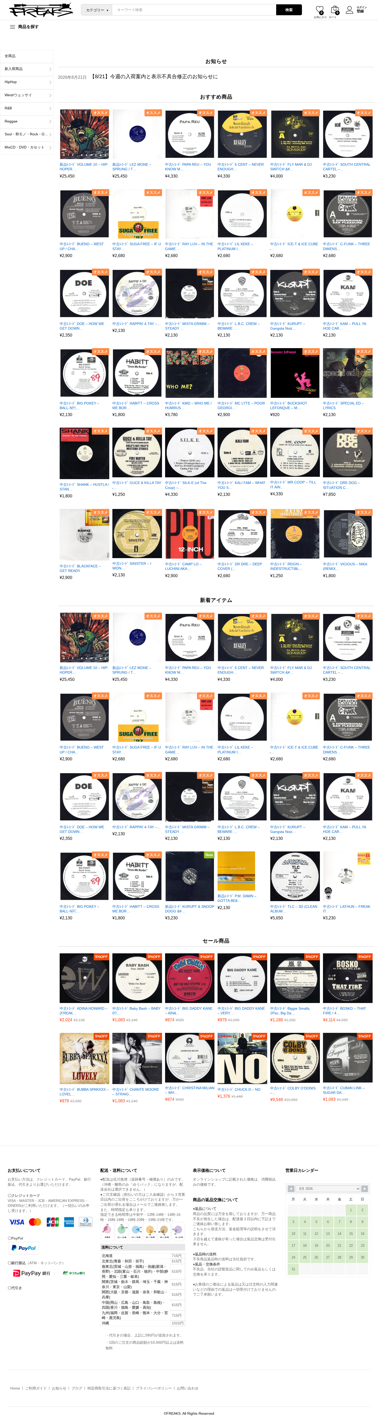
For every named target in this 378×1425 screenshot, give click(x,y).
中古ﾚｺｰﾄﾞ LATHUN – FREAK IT (346, 908)
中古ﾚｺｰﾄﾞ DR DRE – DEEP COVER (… (240, 566)
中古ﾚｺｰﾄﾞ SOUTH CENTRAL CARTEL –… (346, 166)
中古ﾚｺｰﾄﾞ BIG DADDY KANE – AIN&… (188, 1010)
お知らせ (59, 1388)
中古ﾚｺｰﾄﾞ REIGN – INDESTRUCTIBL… (286, 566)
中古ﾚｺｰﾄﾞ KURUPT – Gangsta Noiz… (287, 326)
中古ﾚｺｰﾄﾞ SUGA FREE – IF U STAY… (136, 246)
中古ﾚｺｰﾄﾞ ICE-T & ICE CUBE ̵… (294, 246)
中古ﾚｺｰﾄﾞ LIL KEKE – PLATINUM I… (235, 246)
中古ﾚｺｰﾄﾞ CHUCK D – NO (239, 1089)
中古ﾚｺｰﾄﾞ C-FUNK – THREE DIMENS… (346, 246)
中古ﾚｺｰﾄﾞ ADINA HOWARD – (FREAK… (83, 1010)
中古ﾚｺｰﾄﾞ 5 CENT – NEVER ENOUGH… (241, 166)
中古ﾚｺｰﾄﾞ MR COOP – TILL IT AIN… (293, 484)
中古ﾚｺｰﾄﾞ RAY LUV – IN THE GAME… (189, 246)
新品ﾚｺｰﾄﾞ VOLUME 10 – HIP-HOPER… (84, 166)
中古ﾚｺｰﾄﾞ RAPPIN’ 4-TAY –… (136, 324)
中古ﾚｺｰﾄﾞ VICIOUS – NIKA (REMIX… (345, 566)
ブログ (76, 1388)
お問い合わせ (188, 1388)
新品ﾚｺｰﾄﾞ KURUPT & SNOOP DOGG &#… (189, 908)
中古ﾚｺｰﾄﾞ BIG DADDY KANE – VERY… (241, 1010)
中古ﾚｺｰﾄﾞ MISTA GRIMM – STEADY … (187, 326)
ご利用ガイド (36, 1388)
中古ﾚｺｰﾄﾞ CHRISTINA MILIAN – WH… (189, 1090)
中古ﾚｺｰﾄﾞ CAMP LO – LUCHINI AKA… (183, 566)
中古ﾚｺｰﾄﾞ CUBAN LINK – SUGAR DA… (344, 1090)
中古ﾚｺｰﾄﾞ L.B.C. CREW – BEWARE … (239, 326)
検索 (289, 10)
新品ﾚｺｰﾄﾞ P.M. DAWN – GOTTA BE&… (237, 898)
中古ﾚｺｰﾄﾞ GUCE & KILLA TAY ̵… (136, 485)
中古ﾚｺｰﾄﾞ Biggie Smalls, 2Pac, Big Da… (290, 1010)
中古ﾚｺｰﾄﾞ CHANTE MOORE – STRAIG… (135, 1091)
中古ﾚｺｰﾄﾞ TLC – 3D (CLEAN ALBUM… (293, 908)
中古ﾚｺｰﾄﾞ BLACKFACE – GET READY (80, 568)
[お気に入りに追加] (89, 156)
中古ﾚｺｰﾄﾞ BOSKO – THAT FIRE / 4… (344, 1010)
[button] (77, 156)
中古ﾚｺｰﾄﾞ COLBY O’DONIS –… (293, 1090)
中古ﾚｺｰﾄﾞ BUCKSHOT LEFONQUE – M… (288, 405)
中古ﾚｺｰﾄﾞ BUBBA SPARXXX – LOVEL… (84, 1091)
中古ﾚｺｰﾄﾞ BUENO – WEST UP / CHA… (82, 246)
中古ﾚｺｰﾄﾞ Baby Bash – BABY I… (136, 1010)
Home (15, 1388)
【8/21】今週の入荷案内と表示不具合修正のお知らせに (154, 76)
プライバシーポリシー (154, 1388)
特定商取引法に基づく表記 (109, 1388)
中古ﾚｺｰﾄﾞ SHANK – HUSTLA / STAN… (84, 486)
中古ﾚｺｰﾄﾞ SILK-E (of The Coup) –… (185, 485)
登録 (360, 11)
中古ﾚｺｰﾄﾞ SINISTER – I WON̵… (131, 565)
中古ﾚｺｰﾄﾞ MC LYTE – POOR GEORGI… (241, 405)
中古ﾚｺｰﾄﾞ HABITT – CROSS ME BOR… (135, 405)
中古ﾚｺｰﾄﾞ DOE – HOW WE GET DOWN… (82, 326)
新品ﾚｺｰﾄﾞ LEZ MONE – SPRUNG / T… (131, 166)
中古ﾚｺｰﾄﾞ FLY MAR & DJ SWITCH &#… (291, 166)
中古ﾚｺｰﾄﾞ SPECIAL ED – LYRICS (343, 405)
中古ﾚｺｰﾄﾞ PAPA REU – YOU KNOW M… (188, 166)
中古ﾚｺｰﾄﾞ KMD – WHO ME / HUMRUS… (188, 405)
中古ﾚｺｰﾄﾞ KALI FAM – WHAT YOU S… (241, 485)
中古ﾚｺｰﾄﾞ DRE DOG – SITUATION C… (341, 485)
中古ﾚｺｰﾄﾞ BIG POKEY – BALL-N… (79, 405)
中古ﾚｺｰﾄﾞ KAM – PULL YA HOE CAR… (344, 326)
